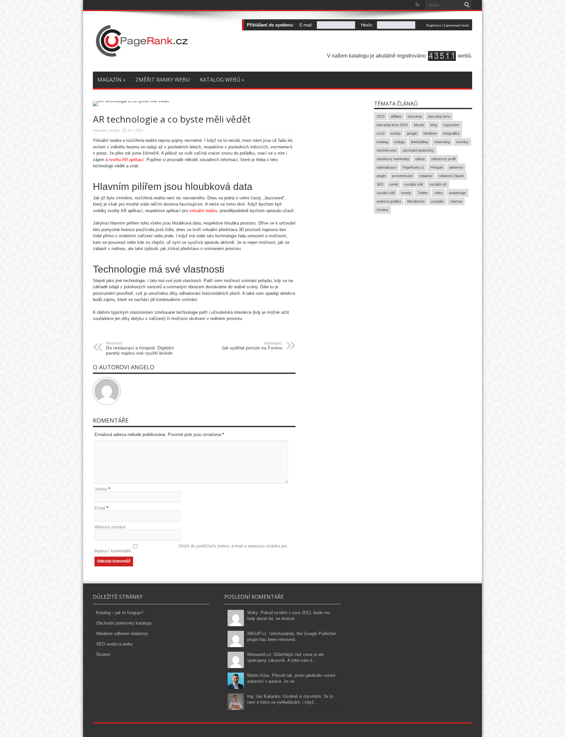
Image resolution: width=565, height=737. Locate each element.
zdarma (456, 201)
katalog (382, 142)
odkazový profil (443, 159)
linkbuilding (419, 142)
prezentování (402, 176)
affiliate (396, 116)
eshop (396, 133)
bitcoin (419, 125)
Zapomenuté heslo (456, 25)
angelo (114, 130)
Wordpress (416, 201)
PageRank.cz (413, 167)
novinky (462, 142)
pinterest (456, 167)
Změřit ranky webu (162, 79)
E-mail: (306, 25)
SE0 (380, 184)
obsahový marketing (393, 159)
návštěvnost (386, 150)
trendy (406, 193)
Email (99, 508)
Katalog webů (222, 79)
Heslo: (367, 25)
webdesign (457, 193)
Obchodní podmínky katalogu (124, 623)
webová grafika (389, 201)
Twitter (423, 193)
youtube (437, 201)
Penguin (436, 167)
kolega (399, 142)
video (438, 193)
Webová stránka (109, 527)
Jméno (100, 489)
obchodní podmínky (418, 150)
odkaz (420, 159)
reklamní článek (451, 176)
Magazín (111, 79)
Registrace (433, 25)
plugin (381, 176)
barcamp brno (439, 116)
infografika (451, 133)
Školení (103, 654)
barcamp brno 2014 (392, 125)
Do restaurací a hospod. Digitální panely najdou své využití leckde (140, 348)
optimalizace (386, 167)
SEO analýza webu (114, 644)
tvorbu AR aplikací (126, 159)
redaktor (426, 176)
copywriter (451, 125)
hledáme (430, 133)
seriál (393, 184)
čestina (382, 210)
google (412, 133)
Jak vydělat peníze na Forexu (251, 345)
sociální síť (438, 184)
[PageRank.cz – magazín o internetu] (142, 55)
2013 (381, 116)
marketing (442, 142)
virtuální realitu (203, 210)
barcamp (415, 116)
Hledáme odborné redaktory (122, 633)
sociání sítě (386, 193)
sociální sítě (413, 184)
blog (433, 125)
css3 (381, 133)
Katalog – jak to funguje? (119, 612)
